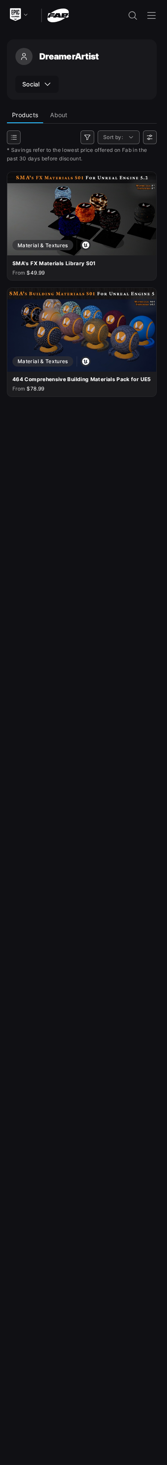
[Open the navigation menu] (151, 15)
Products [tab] (25, 114)
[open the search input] (133, 15)
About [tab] (58, 114)
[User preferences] (150, 137)
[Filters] (87, 137)
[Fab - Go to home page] (58, 14)
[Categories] (14, 137)
